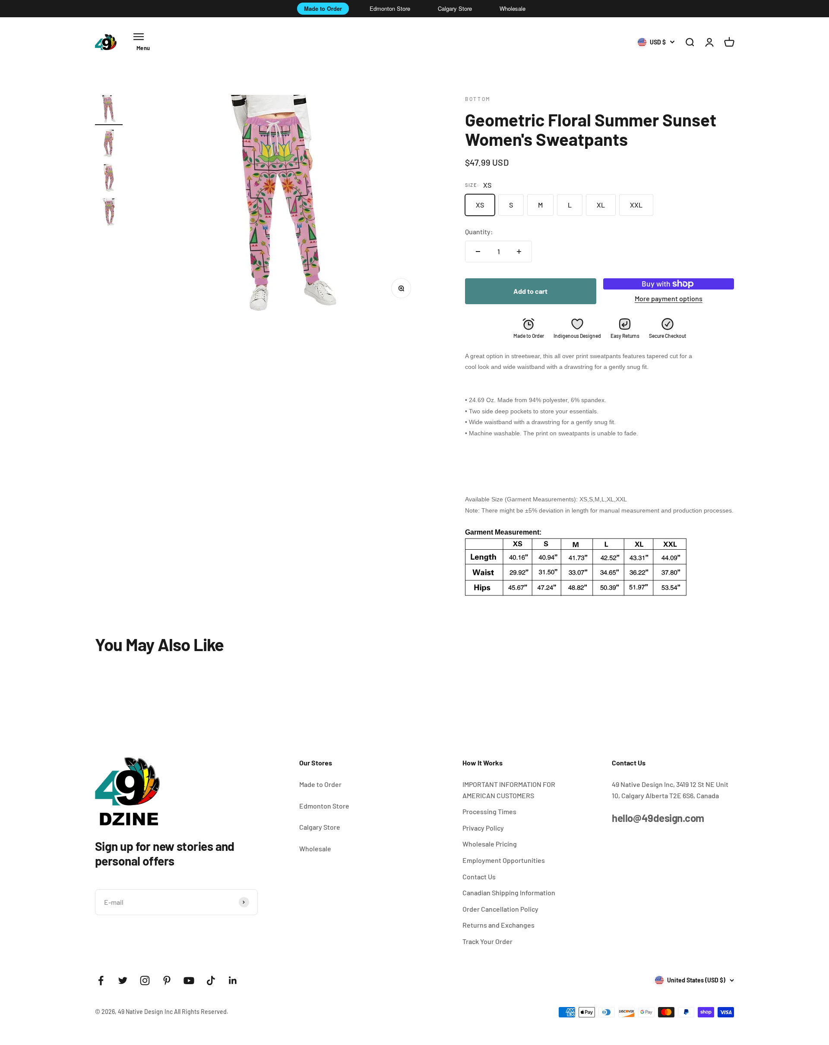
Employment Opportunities (503, 860)
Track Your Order (487, 941)
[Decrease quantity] (477, 251)
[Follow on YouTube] (189, 980)
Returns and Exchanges (498, 925)
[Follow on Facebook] (101, 980)
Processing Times (489, 811)
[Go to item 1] (109, 110)
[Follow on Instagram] (145, 980)
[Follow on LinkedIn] (233, 980)
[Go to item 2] (109, 144)
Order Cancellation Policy (500, 909)
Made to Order (323, 8)
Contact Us (479, 876)
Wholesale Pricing (489, 844)
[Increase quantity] (519, 251)
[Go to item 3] (109, 179)
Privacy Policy (483, 828)
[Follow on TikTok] (211, 980)
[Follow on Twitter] (123, 980)
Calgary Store (455, 8)
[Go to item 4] (109, 213)
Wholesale (512, 8)
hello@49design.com (658, 818)
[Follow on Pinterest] (167, 980)
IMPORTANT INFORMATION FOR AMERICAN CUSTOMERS (508, 789)
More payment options (668, 298)
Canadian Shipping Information (508, 892)
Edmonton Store (390, 8)
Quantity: (479, 231)
